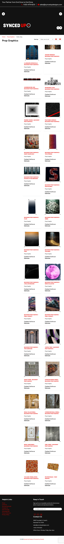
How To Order (5, 509)
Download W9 (5, 511)
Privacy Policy (5, 514)
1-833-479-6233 (29, 5)
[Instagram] (38, 514)
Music (3, 503)
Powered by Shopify (39, 539)
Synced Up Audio (6, 506)
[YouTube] (41, 514)
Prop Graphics (11, 37)
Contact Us (5, 508)
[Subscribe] (59, 509)
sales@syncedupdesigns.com (51, 5)
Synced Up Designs (28, 539)
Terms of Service (6, 513)
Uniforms (4, 504)
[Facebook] (35, 514)
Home (3, 37)
